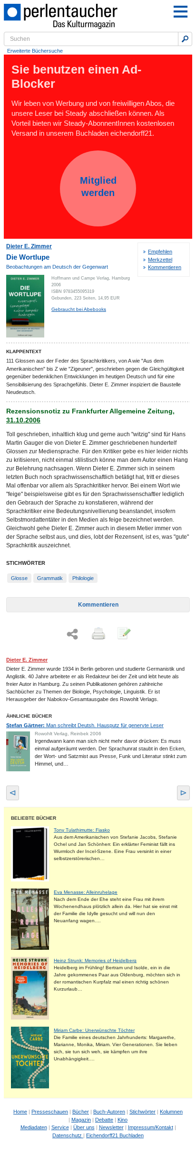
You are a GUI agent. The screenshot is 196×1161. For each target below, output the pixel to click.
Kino (122, 1120)
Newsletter (111, 1127)
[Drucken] (97, 634)
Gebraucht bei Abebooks (78, 309)
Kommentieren (164, 267)
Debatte (104, 1120)
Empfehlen (160, 251)
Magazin (81, 1120)
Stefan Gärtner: (85, 725)
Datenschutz (67, 1135)
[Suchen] (185, 39)
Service (60, 1127)
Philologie (83, 578)
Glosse (19, 578)
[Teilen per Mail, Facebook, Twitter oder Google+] (72, 634)
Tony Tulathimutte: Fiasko (82, 830)
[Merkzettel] (123, 634)
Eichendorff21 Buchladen (115, 1135)
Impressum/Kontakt (150, 1127)
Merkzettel (160, 259)
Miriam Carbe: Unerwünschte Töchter (94, 1030)
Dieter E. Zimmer (29, 246)
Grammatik (50, 578)
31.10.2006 (23, 420)
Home (20, 1111)
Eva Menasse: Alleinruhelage (86, 892)
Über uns (84, 1127)
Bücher (80, 1111)
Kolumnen (171, 1111)
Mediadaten (33, 1127)
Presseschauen (49, 1111)
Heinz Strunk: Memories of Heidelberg (95, 960)
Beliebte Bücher (33, 818)
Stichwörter (142, 1111)
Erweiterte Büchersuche (35, 51)
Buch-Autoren (109, 1111)
